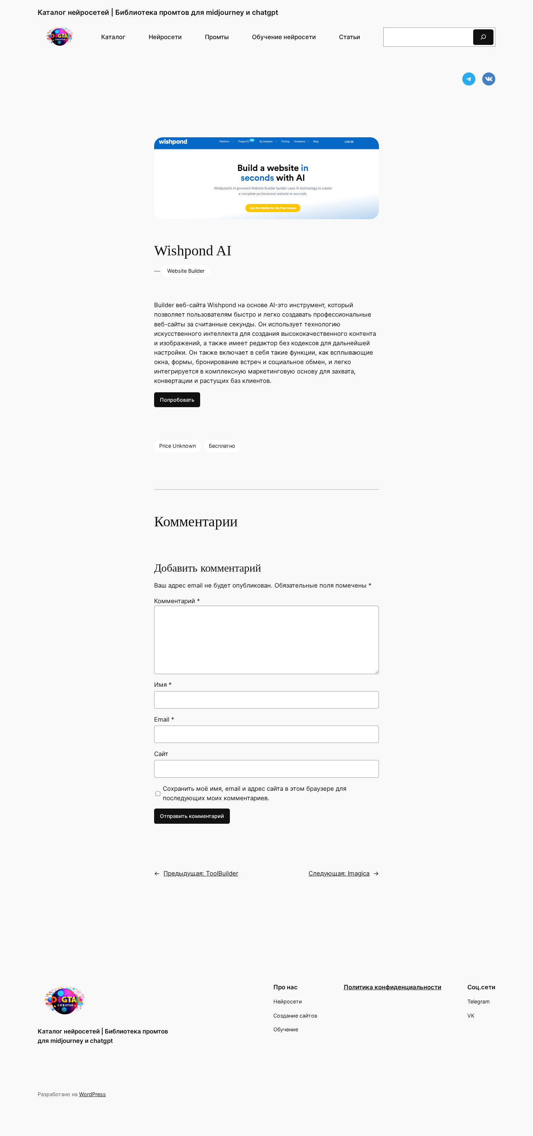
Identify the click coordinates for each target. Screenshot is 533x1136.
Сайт (161, 753)
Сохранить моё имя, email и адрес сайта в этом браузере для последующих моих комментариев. (254, 793)
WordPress (92, 1094)
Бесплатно (222, 446)
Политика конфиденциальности (392, 987)
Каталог (113, 37)
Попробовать (177, 400)
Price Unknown (177, 446)
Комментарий (177, 601)
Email (164, 719)
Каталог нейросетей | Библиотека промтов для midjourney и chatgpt (158, 12)
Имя (163, 684)
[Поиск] (483, 37)
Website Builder (185, 271)
